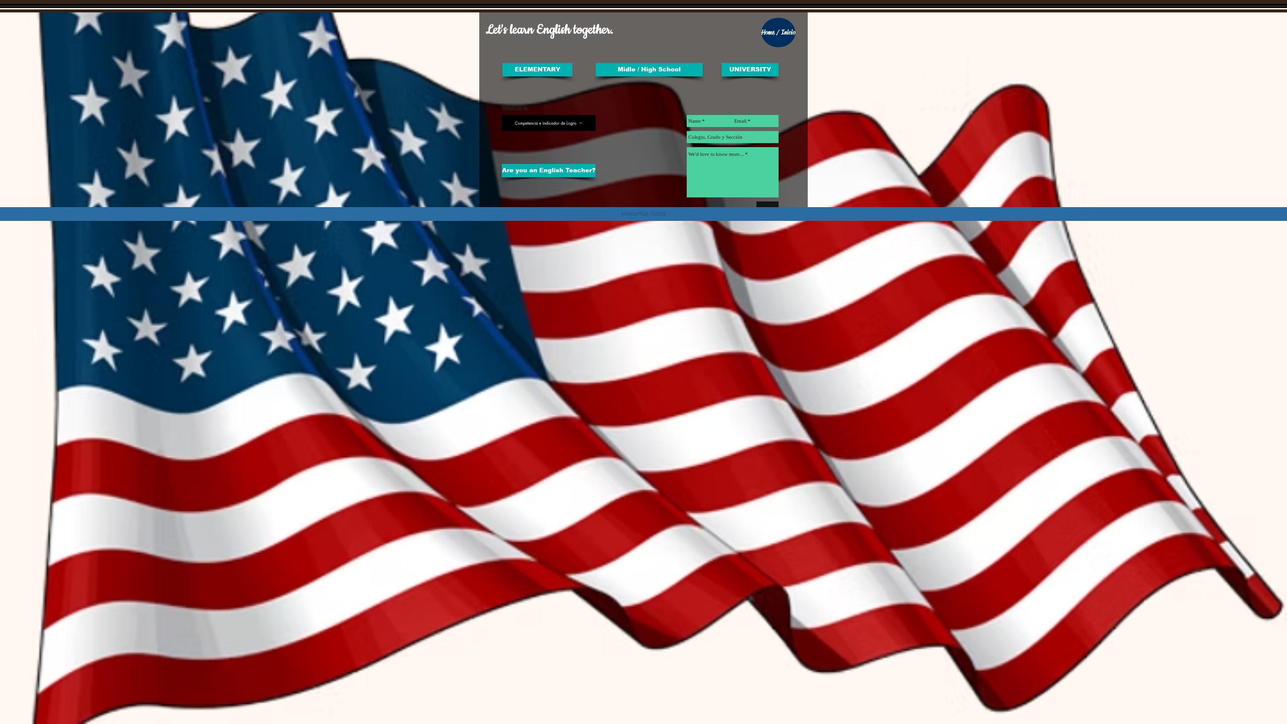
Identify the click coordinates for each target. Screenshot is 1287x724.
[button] (750, 69)
